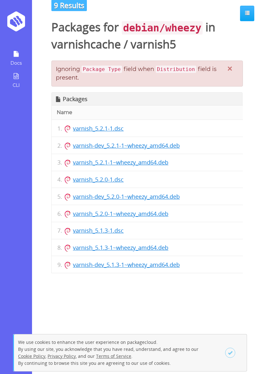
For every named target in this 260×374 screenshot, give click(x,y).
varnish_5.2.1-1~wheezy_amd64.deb (120, 162)
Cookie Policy (31, 356)
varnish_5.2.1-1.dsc (98, 128)
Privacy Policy (62, 356)
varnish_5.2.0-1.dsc (98, 179)
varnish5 (153, 44)
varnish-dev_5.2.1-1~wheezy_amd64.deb (126, 145)
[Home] (16, 24)
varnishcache (86, 44)
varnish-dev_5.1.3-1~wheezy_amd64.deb (126, 264)
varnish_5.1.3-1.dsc (98, 230)
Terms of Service (113, 356)
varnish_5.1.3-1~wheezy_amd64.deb (120, 247)
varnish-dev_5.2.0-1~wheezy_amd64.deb (126, 196)
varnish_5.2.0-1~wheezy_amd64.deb (120, 213)
